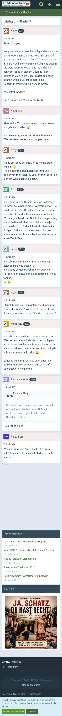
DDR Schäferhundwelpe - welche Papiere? (25, 541)
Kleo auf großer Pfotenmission (19, 558)
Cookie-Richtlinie (31, 685)
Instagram (12, 667)
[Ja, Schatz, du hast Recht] (31, 622)
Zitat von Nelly (20, 393)
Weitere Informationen (13, 711)
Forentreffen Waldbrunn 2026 (19, 567)
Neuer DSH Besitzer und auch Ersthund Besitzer (28, 550)
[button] (58, 4)
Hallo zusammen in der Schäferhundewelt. (25, 576)
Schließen (31, 711)
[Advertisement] (31, 496)
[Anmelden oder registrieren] (49, 4)
